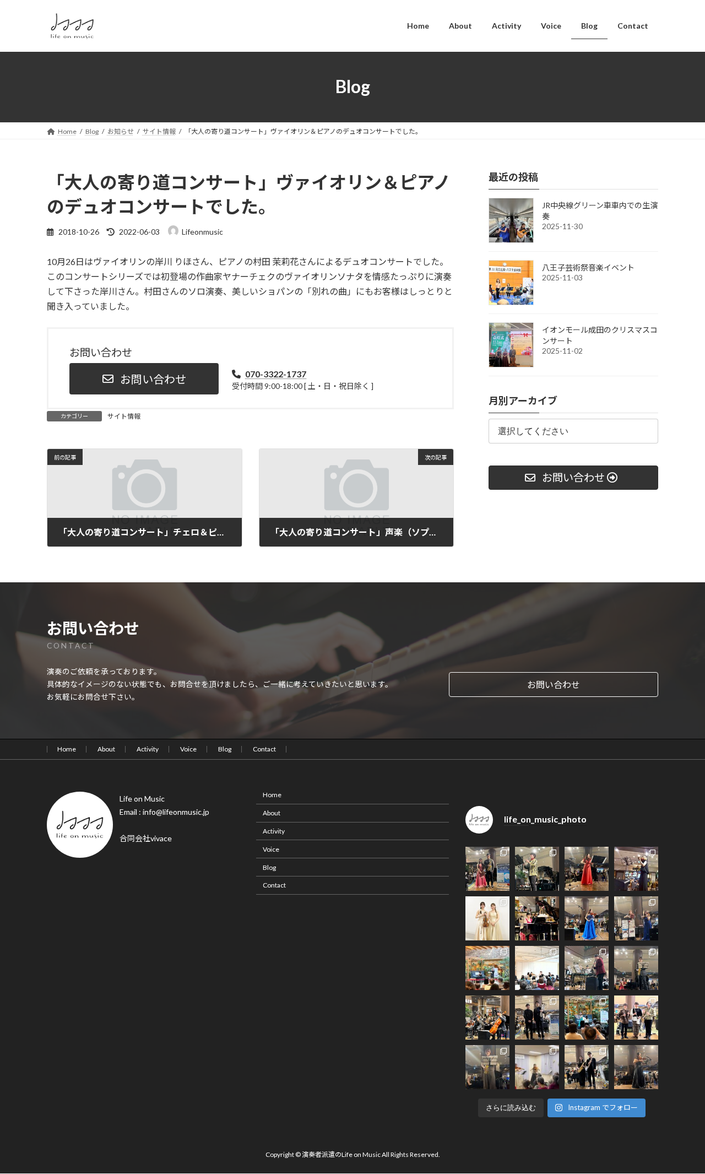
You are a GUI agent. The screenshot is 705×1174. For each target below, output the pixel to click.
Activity (148, 749)
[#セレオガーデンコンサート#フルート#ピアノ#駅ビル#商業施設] (587, 1018)
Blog (224, 749)
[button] (144, 378)
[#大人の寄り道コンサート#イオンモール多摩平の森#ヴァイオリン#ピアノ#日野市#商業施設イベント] (587, 918)
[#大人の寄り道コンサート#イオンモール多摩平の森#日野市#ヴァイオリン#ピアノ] (487, 918)
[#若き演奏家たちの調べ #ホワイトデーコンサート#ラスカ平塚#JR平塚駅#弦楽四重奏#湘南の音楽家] (537, 968)
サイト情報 (123, 416)
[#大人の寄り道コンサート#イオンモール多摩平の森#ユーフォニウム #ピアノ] (537, 1018)
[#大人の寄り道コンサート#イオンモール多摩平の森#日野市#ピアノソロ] (537, 918)
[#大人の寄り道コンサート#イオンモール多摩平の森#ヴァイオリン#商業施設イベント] (636, 918)
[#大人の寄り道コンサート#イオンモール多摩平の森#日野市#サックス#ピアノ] (587, 1067)
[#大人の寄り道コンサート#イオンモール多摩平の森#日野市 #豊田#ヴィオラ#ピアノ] (636, 869)
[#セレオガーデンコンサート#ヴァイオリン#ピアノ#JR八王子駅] (487, 968)
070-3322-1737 (275, 374)
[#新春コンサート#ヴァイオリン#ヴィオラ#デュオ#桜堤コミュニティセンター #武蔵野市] (537, 1067)
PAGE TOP (678, 1128)
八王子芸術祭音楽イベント (588, 267)
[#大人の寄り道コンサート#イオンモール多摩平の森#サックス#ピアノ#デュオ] (487, 1067)
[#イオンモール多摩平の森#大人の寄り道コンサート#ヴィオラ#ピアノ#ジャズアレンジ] (636, 1067)
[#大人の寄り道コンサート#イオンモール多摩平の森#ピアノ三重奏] (487, 1018)
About (106, 749)
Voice (188, 749)
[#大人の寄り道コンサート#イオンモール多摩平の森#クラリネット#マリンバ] (587, 968)
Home (66, 749)
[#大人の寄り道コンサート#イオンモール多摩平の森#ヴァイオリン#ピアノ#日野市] (587, 869)
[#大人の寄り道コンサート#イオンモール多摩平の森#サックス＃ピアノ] (487, 869)
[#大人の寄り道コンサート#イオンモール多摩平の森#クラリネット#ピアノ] (537, 869)
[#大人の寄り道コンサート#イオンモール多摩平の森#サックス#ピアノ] (636, 968)
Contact (264, 749)
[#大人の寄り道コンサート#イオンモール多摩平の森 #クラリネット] (636, 1018)
